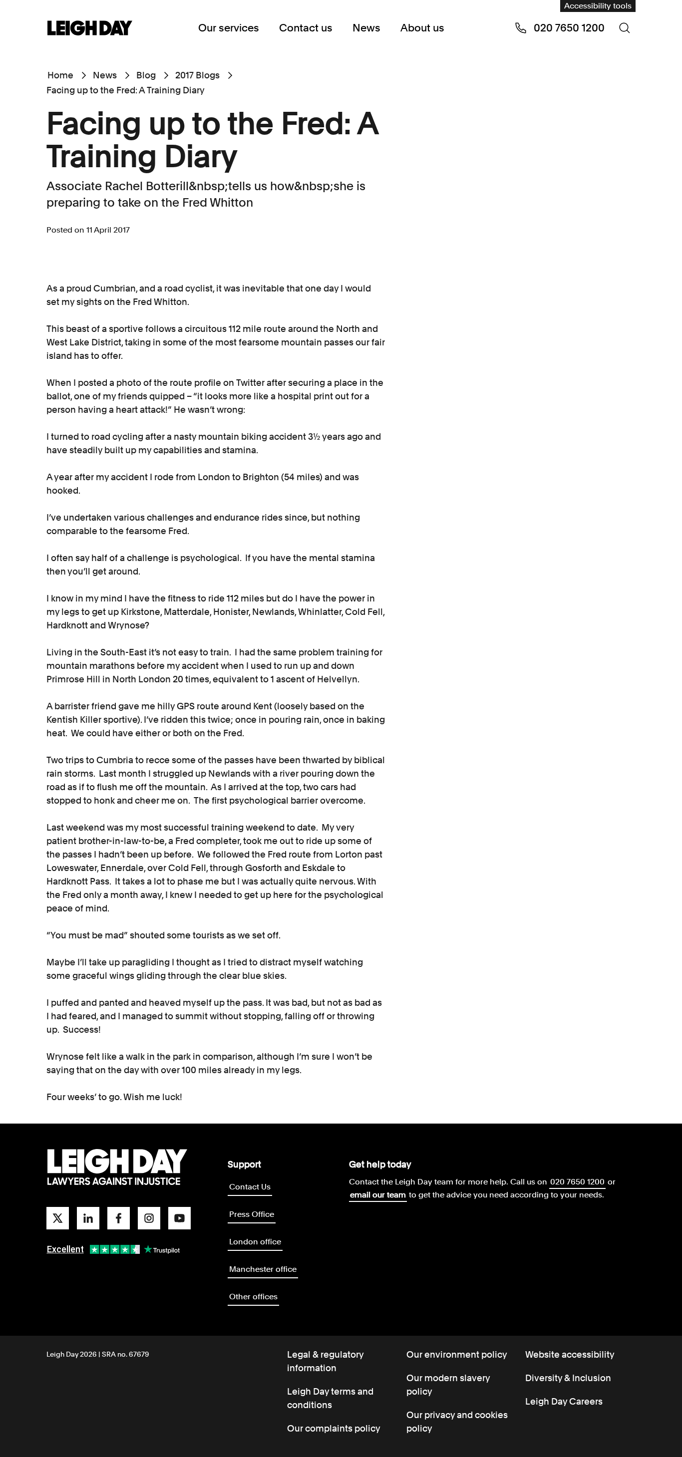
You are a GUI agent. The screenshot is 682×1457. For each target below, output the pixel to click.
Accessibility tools (598, 5)
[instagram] (149, 1218)
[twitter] (57, 1218)
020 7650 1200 (577, 1181)
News (366, 27)
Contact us (306, 27)
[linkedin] (88, 1218)
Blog (146, 75)
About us (422, 27)
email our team (378, 1194)
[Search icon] (625, 28)
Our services (228, 27)
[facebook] (118, 1218)
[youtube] (179, 1218)
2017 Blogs (197, 75)
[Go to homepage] (117, 1167)
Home (60, 75)
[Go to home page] (89, 29)
